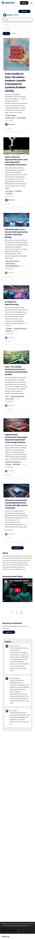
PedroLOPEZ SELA (15, 646)
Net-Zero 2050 (10, 399)
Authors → (9, 641)
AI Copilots (9, 328)
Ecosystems (9, 193)
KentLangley (13, 710)
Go (6, 33)
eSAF (7, 396)
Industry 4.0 (9, 331)
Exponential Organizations (13, 266)
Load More (17, 548)
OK (18, 931)
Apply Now (9, 632)
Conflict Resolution (11, 115)
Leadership (18, 191)
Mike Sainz (11, 124)
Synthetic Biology (10, 263)
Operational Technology (20, 328)
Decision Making (21, 118)
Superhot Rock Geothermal (13, 462)
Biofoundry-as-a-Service (12, 261)
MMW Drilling (16, 464)
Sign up (24, 3)
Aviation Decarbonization (17, 396)
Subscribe (24, 11)
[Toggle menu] (31, 3)
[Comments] (13, 131)
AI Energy (8, 464)
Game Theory (9, 191)
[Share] (18, 131)
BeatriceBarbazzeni (15, 678)
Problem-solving (10, 118)
